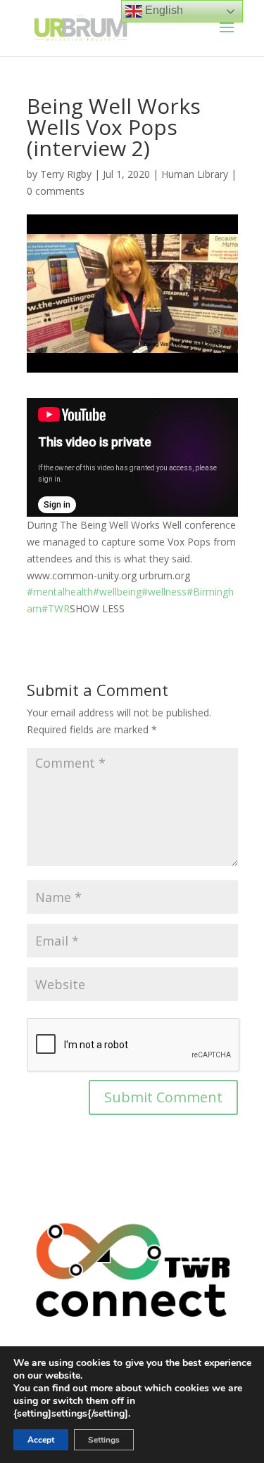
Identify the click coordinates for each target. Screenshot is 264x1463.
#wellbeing (117, 591)
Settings (104, 1439)
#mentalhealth (60, 591)
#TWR (56, 608)
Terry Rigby (66, 174)
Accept (40, 1439)
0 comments (55, 191)
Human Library (194, 174)
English (162, 10)
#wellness (164, 591)
